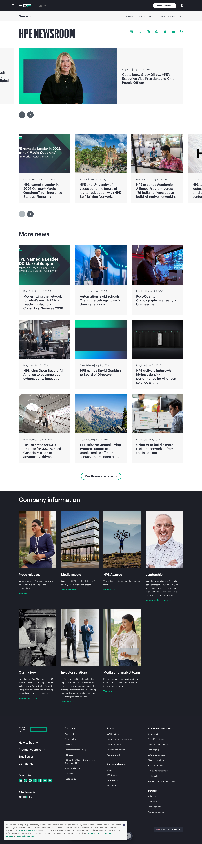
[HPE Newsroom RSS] (181, 31)
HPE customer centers (158, 771)
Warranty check (113, 755)
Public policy (70, 779)
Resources (141, 16)
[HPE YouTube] (173, 31)
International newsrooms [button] (168, 16)
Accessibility (70, 739)
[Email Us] (196, 835)
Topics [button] (150, 16)
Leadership (70, 773)
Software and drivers (115, 749)
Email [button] (26, 756)
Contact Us (153, 734)
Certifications (154, 801)
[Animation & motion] (25, 797)
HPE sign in (153, 776)
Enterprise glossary (156, 755)
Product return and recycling (119, 739)
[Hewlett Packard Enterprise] (25, 5)
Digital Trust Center (156, 739)
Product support (113, 744)
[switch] (24, 797)
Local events (112, 780)
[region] (101, 76)
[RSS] (50, 780)
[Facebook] (40, 780)
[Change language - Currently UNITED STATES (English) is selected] (182, 5)
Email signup (153, 749)
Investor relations (72, 768)
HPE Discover (112, 775)
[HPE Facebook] (165, 31)
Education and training (158, 744)
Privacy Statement (27, 830)
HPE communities (156, 765)
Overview (129, 16)
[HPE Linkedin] (131, 31)
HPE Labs (69, 755)
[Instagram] (30, 780)
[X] (25, 780)
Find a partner (154, 807)
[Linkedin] (20, 780)
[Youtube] (45, 780)
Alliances (152, 796)
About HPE (69, 734)
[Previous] (22, 114)
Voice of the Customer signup (161, 781)
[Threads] (35, 780)
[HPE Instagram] (148, 31)
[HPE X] (139, 31)
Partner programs (156, 812)
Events (109, 770)
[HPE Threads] (156, 31)
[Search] (36, 5)
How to (26, 742)
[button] (124, 824)
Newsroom (111, 785)
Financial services (156, 760)
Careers (68, 744)
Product (30, 749)
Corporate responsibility (75, 749)
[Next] (30, 214)
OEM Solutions (113, 734)
